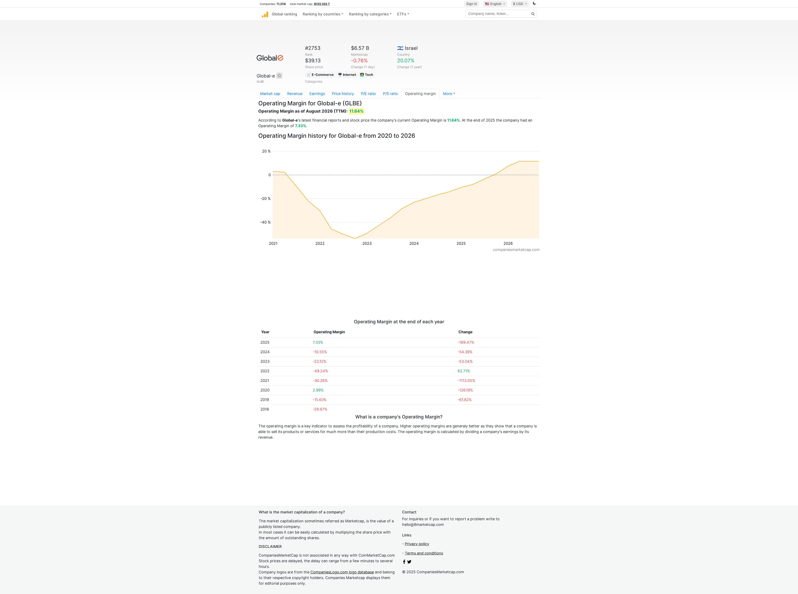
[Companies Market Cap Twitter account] (409, 562)
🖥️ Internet (347, 75)
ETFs (401, 14)
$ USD (518, 4)
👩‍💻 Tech (366, 75)
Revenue (294, 93)
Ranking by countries (321, 14)
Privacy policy (417, 544)
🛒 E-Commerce (320, 75)
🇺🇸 (493, 4)
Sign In (471, 4)
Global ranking (284, 14)
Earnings (317, 93)
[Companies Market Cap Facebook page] (404, 562)
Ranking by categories (369, 14)
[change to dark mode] (534, 4)
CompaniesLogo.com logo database (342, 572)
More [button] (447, 93)
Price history (343, 93)
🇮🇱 (407, 48)
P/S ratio (390, 93)
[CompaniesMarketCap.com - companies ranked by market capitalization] (265, 14)
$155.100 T (322, 4)
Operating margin (420, 93)
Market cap (270, 93)
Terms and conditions (424, 553)
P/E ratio (368, 93)
